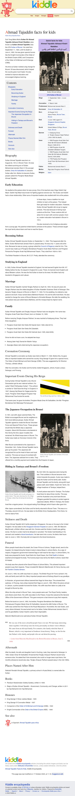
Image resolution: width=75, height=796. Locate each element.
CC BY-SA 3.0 (26, 787)
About (21, 791)
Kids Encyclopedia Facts (12, 35)
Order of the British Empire (34, 709)
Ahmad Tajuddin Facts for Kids (15, 769)
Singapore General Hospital (56, 122)
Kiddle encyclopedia (23, 763)
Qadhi (55, 555)
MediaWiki (58, 789)
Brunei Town (61, 114)
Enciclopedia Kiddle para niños (51, 791)
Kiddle (7, 791)
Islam (49, 172)
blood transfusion (27, 534)
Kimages (43, 16)
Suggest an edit (57, 774)
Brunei (50, 117)
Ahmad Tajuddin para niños (29, 722)
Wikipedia (30, 789)
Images (37, 16)
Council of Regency (47, 246)
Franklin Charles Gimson (16, 569)
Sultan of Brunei (16, 47)
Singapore (51, 124)
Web (31, 16)
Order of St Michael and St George (31, 706)
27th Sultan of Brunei (54, 95)
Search (71, 11)
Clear (67, 11)
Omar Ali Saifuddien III (55, 109)
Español (56, 16)
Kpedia (50, 16)
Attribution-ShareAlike (25, 766)
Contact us (35, 791)
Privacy (27, 791)
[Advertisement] (37, 23)
